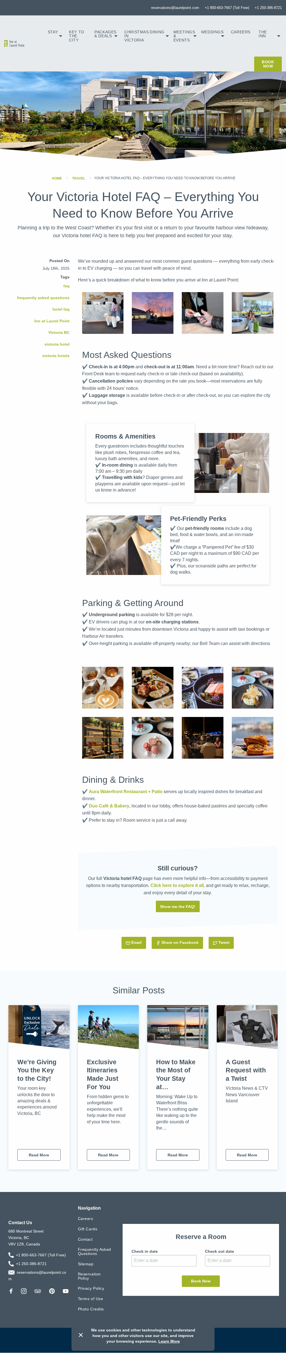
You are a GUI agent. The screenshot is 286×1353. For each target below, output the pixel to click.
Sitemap (86, 1264)
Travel (78, 178)
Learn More (169, 1341)
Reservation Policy (89, 1276)
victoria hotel (57, 344)
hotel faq (61, 309)
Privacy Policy (91, 1288)
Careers (241, 32)
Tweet (226, 942)
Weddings (212, 32)
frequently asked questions (43, 297)
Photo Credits (91, 1309)
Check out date (219, 1251)
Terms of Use (90, 1299)
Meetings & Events (184, 36)
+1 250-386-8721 (268, 8)
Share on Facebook (180, 942)
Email (138, 942)
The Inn (263, 34)
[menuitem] (55, 36)
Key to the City (76, 36)
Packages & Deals (105, 34)
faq (66, 286)
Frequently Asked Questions (94, 1251)
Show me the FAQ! (177, 906)
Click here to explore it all (177, 885)
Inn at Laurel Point (52, 321)
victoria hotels (56, 355)
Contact (85, 1239)
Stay (53, 32)
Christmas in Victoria (135, 36)
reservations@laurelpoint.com (175, 8)
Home (57, 178)
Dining (157, 32)
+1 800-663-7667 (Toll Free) (227, 8)
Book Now (268, 64)
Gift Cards (87, 1229)
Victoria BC (59, 332)
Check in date (145, 1251)
